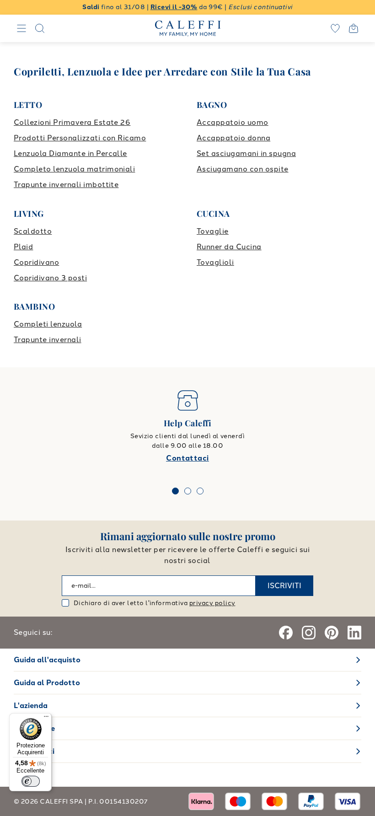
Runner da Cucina (229, 246)
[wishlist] (335, 28)
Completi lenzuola (48, 324)
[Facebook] (286, 632)
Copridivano (36, 262)
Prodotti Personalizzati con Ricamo (80, 138)
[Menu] (46, 718)
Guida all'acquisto (47, 659)
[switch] (30, 781)
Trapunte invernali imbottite (66, 184)
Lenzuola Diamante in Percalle (70, 153)
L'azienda (31, 705)
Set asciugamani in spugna (246, 153)
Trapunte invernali (47, 339)
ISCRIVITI (284, 585)
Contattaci (187, 458)
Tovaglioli (215, 262)
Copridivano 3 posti (50, 278)
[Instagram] (309, 632)
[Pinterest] (331, 632)
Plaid (23, 246)
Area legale (34, 728)
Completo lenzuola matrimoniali (74, 169)
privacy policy (212, 603)
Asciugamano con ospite (243, 169)
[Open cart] (353, 28)
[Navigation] (21, 28)
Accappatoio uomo (232, 122)
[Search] (40, 28)
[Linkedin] (354, 632)
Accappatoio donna (233, 138)
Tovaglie (213, 231)
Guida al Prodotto (47, 682)
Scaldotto (33, 231)
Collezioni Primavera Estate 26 (72, 122)
